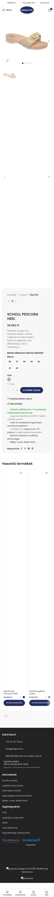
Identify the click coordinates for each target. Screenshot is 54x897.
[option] (22, 63)
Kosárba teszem (31, 390)
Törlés (12, 384)
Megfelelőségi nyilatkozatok (16, 833)
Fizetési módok (9, 780)
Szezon (23, 294)
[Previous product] (9, 301)
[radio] (9, 361)
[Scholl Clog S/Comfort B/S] (14, 579)
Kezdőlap (11, 294)
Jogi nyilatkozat (10, 827)
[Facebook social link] (21, 449)
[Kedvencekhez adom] (20, 473)
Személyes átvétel (11, 790)
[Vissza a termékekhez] (12, 301)
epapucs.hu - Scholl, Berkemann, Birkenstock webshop (22, 767)
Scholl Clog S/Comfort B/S (11, 692)
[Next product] (16, 301)
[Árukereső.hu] (31, 841)
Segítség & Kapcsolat (13, 817)
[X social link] (25, 449)
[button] (5, 41)
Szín (9, 375)
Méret (10, 356)
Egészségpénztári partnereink (17, 795)
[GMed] (27, 719)
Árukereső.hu (31, 845)
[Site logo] (27, 9)
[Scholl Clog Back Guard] (40, 579)
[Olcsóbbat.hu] (10, 841)
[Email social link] (29, 449)
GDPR (4, 822)
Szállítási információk (12, 785)
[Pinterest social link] (32, 449)
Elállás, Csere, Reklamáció (22, 442)
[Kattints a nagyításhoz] (7, 60)
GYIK (4, 812)
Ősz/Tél (34, 294)
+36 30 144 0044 (14, 741)
